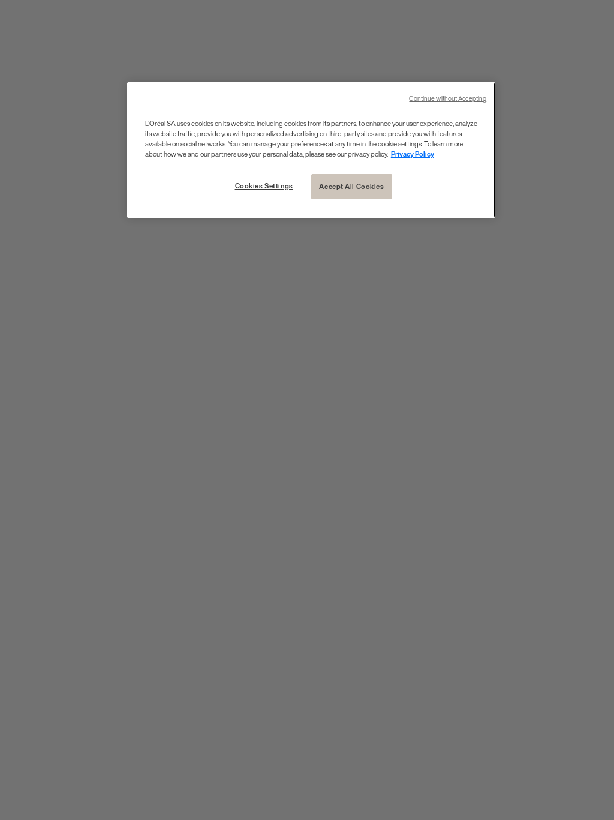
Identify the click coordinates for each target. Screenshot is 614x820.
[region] (311, 150)
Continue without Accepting (447, 98)
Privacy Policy (412, 154)
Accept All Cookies (351, 186)
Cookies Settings (264, 186)
